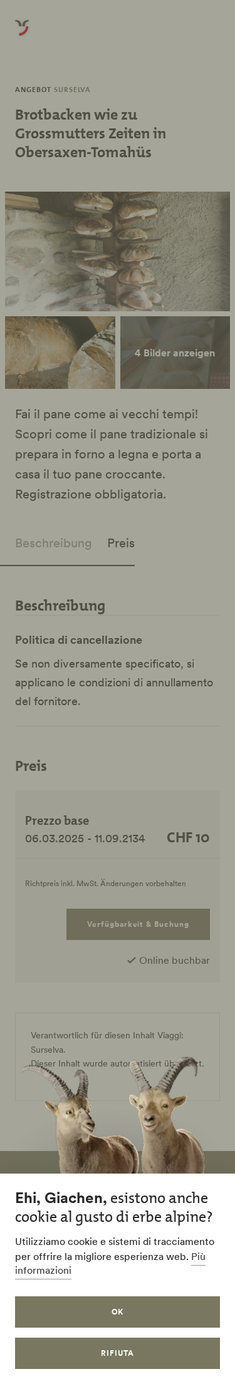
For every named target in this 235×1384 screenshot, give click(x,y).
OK (118, 1311)
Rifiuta (117, 1353)
